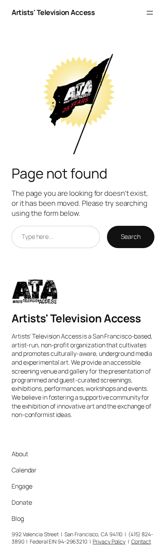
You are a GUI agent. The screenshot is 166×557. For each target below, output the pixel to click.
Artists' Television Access (53, 12)
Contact (141, 541)
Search (131, 236)
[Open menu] (149, 12)
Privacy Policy (109, 541)
